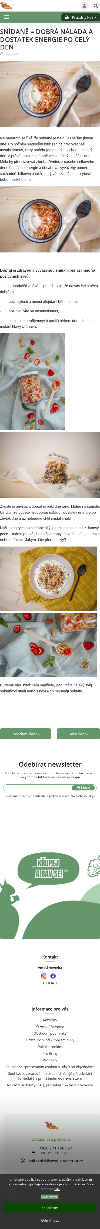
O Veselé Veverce (50, 1026)
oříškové (16, 540)
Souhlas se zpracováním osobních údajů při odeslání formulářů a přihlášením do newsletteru (50, 1076)
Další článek (78, 733)
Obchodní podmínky (50, 1033)
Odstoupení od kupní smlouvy (50, 1040)
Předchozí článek (25, 733)
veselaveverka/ (44, 976)
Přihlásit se (83, 787)
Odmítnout (50, 1220)
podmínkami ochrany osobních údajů (72, 796)
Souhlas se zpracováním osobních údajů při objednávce (50, 1066)
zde (57, 1189)
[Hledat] (96, 6)
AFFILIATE (50, 983)
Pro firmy (50, 1053)
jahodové (91, 534)
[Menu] (6, 17)
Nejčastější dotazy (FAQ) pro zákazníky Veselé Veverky (50, 1085)
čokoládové (73, 534)
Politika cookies (50, 1046)
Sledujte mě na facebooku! (53, 976)
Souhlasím (50, 1207)
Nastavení (50, 1197)
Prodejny (50, 1060)
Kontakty (50, 1019)
